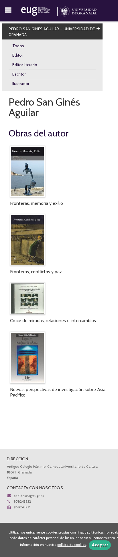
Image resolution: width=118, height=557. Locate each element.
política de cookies (71, 545)
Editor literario (24, 64)
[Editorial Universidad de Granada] (40, 10)
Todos (18, 45)
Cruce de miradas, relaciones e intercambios (53, 320)
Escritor (19, 74)
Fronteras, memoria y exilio (36, 203)
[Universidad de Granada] (78, 10)
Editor (17, 55)
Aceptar (100, 545)
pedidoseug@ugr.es (29, 495)
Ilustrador (20, 83)
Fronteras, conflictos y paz (36, 271)
